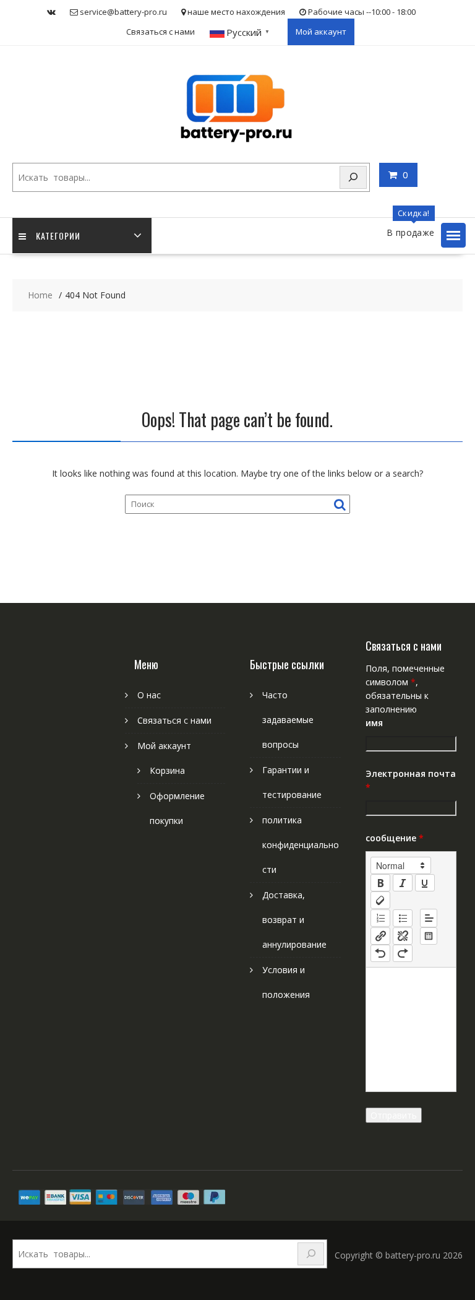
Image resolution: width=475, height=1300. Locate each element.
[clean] (380, 900)
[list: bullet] (403, 918)
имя (374, 723)
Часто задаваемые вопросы (288, 719)
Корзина (167, 770)
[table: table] (428, 936)
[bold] (380, 882)
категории (58, 235)
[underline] (425, 882)
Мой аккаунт (321, 31)
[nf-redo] (403, 953)
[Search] (353, 177)
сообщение (395, 838)
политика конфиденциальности (300, 844)
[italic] (403, 882)
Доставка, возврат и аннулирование (294, 919)
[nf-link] (380, 936)
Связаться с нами (160, 31)
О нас (149, 695)
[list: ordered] (380, 918)
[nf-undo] (380, 953)
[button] (453, 235)
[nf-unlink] (403, 936)
